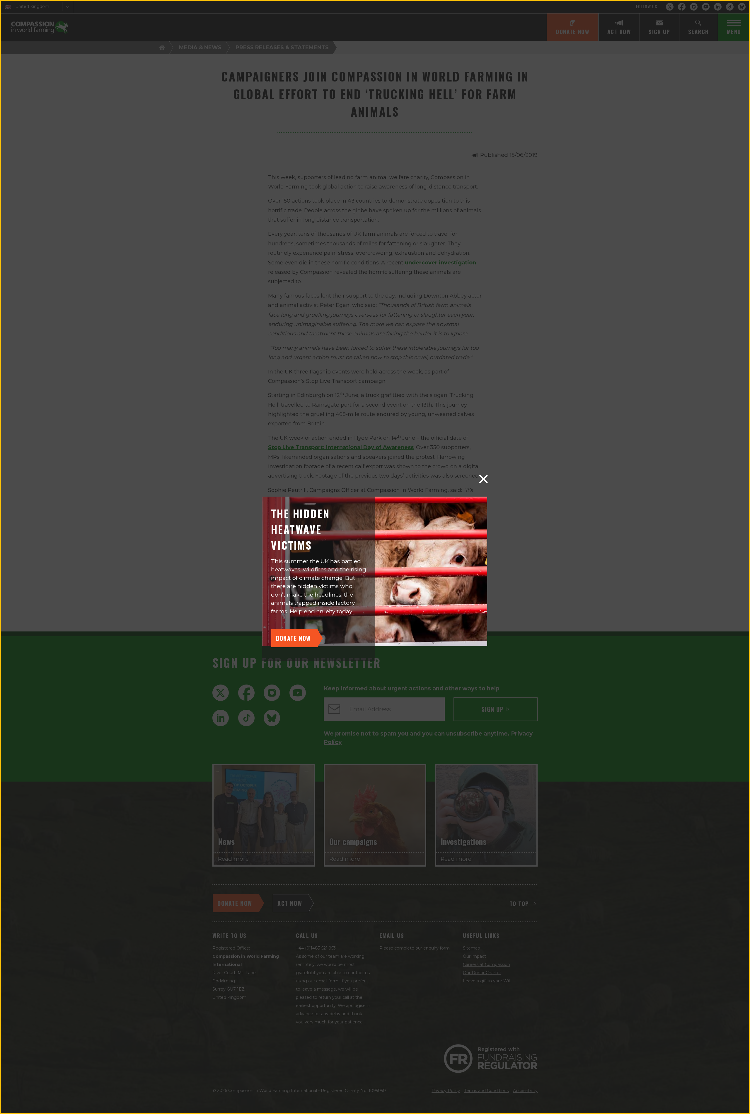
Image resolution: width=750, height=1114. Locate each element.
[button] (483, 479)
